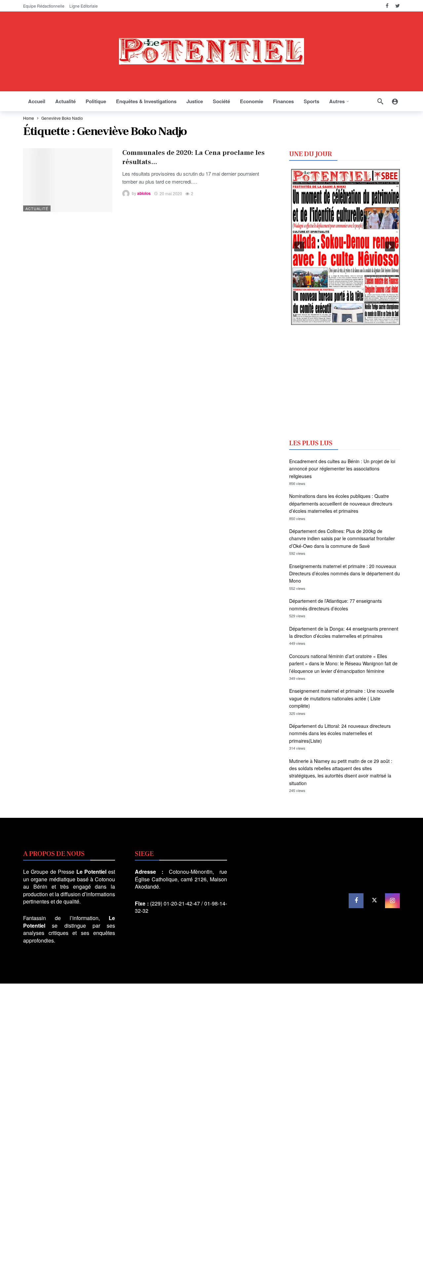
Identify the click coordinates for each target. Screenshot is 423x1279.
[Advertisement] (344, 381)
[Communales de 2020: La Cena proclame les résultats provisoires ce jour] (67, 180)
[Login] (395, 101)
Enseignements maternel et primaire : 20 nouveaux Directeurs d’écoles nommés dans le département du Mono (344, 573)
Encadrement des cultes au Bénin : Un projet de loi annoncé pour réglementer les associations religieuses (342, 468)
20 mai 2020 (171, 193)
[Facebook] (387, 6)
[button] (299, 246)
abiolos (144, 194)
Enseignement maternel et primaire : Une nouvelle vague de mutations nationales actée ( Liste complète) (341, 698)
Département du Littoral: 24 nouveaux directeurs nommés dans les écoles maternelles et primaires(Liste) (340, 733)
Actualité (36, 208)
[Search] (380, 101)
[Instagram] (392, 900)
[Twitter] (397, 6)
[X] (374, 900)
